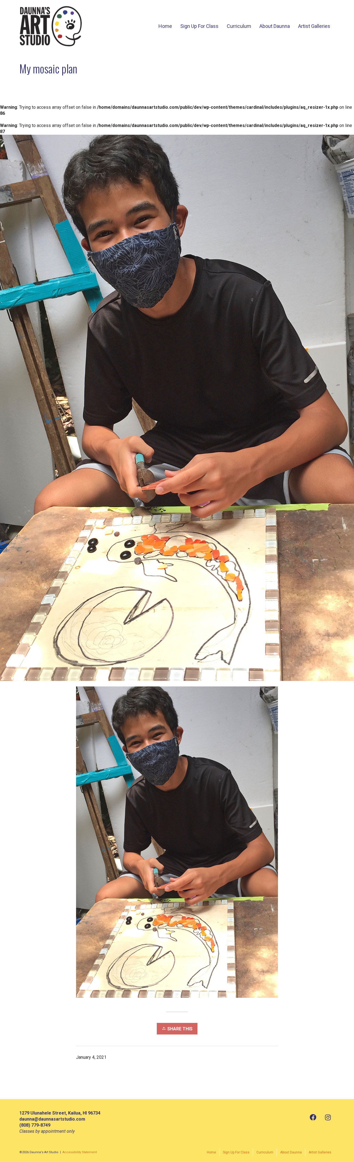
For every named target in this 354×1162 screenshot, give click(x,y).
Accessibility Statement (80, 1152)
